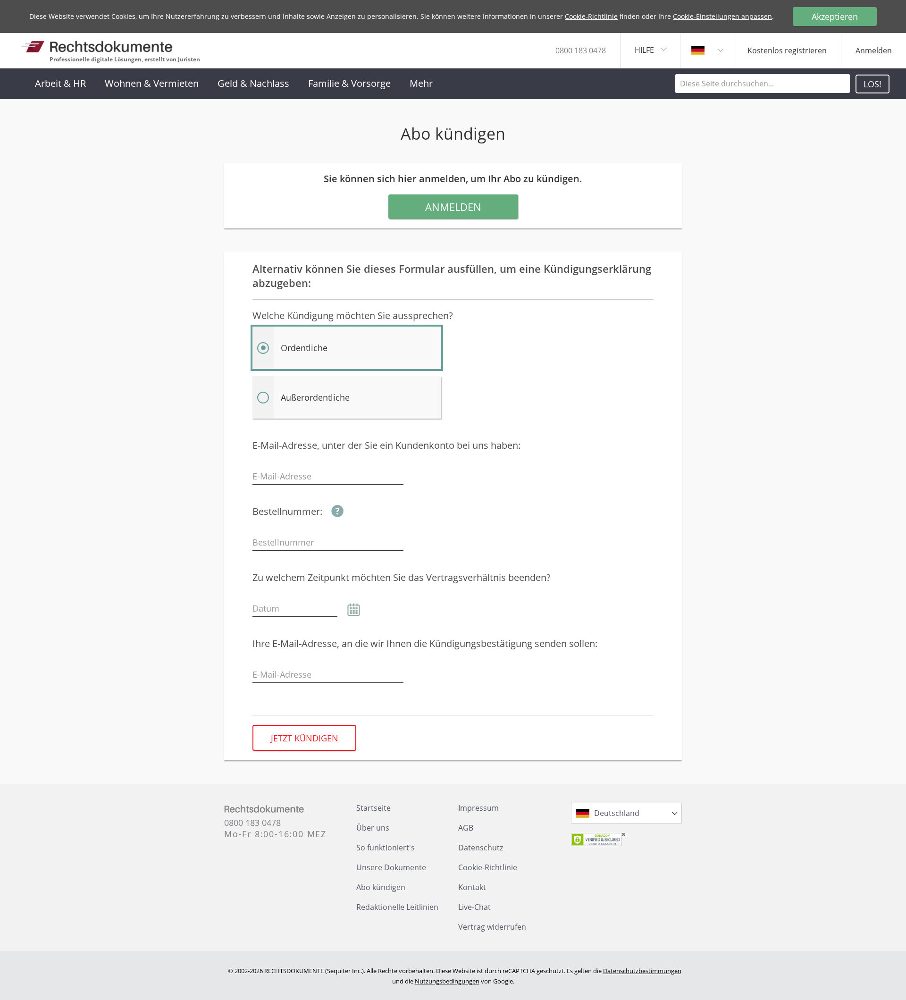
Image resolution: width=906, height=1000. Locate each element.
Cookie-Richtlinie (591, 16)
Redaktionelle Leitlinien (397, 907)
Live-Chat (474, 907)
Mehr (421, 83)
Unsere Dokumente (391, 867)
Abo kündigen (380, 887)
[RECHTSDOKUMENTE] (97, 46)
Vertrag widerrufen (492, 927)
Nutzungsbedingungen (447, 981)
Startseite (373, 808)
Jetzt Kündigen (304, 738)
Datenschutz (480, 847)
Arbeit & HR (60, 83)
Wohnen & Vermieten (152, 83)
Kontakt (472, 887)
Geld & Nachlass (253, 83)
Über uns (372, 828)
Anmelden (453, 207)
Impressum (478, 808)
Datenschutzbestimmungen (642, 970)
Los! (872, 84)
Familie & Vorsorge (349, 83)
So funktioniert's (385, 847)
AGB (465, 828)
